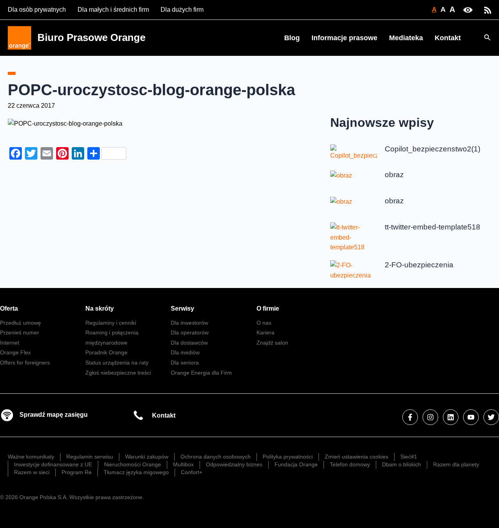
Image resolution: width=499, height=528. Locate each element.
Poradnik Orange (106, 352)
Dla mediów (185, 352)
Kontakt (448, 38)
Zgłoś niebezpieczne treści (118, 373)
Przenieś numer (19, 332)
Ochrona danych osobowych (215, 456)
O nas (264, 323)
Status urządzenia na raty (117, 362)
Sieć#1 (408, 456)
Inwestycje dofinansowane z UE (53, 464)
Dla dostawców (189, 343)
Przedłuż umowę (20, 323)
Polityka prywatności (288, 456)
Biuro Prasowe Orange (91, 37)
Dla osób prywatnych (37, 9)
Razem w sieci (32, 472)
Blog (292, 38)
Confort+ (191, 472)
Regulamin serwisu (89, 456)
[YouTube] (471, 417)
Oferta (9, 308)
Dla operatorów (190, 332)
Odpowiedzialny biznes (234, 464)
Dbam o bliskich (401, 464)
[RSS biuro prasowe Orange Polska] (487, 9)
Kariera (265, 332)
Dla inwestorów (189, 323)
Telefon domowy (350, 464)
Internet (9, 343)
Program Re (77, 472)
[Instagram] (430, 417)
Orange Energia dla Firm (201, 373)
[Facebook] (410, 417)
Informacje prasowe (344, 38)
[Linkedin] (450, 417)
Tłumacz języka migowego (136, 472)
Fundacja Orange (296, 464)
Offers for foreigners (25, 362)
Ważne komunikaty (31, 456)
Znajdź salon (272, 343)
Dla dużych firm (182, 9)
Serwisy (182, 308)
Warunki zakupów (146, 456)
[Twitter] (491, 417)
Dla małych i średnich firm (113, 9)
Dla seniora (185, 362)
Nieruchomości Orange (132, 464)
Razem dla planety (456, 464)
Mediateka (406, 38)
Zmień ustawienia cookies (356, 456)
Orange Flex (15, 352)
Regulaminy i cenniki (110, 323)
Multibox (183, 464)
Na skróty (99, 308)
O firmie (268, 308)
